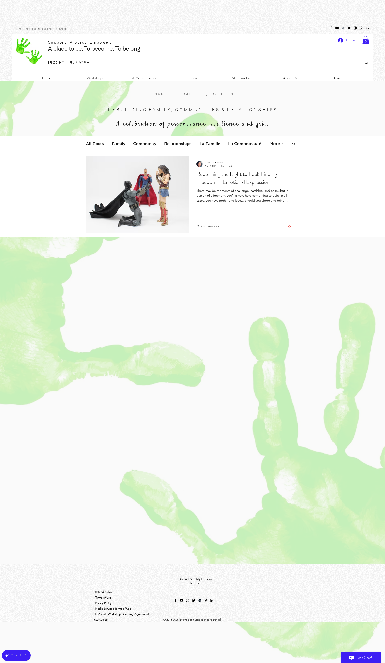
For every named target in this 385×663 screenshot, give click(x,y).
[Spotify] (343, 28)
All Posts (95, 143)
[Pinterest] (361, 28)
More (274, 143)
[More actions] (290, 164)
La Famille (210, 143)
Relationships (177, 143)
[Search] (366, 62)
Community (144, 143)
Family (118, 143)
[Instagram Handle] (355, 28)
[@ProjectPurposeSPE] (331, 28)
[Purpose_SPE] (349, 28)
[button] (365, 40)
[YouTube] (337, 28)
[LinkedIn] (367, 28)
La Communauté (244, 143)
